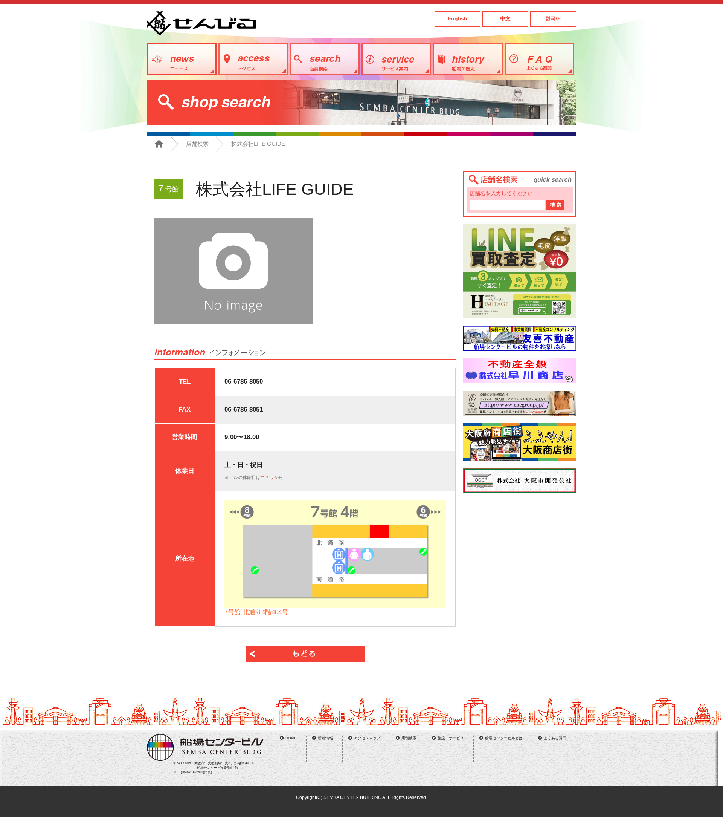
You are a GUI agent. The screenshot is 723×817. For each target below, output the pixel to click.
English (457, 18)
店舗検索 (197, 144)
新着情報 (325, 738)
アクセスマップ (367, 738)
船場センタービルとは (504, 738)
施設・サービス (451, 738)
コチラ (267, 477)
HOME (291, 738)
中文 (505, 18)
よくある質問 (555, 738)
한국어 (553, 18)
